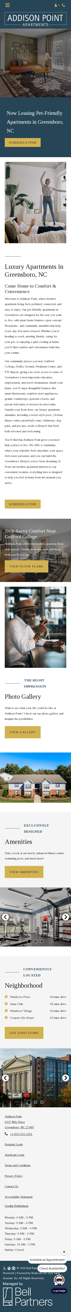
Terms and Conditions (18, 1165)
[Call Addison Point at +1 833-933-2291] (64, 5)
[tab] (29, 941)
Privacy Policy (14, 1175)
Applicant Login (14, 1154)
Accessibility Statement (19, 1196)
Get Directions (24, 1033)
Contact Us (11, 1186)
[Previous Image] (5, 916)
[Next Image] (65, 916)
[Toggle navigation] (7, 5)
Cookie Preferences (16, 1205)
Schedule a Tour (22, 142)
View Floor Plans (26, 566)
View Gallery (23, 732)
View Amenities (24, 872)
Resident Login (14, 1144)
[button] (57, 5)
